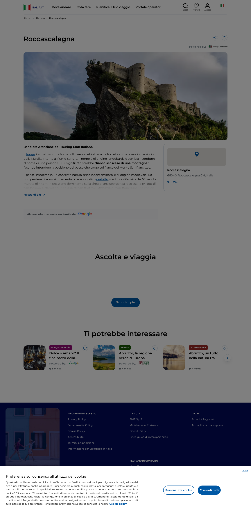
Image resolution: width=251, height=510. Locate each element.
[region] (125, 488)
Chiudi (245, 470)
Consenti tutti (209, 490)
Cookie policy (118, 503)
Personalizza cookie (178, 490)
